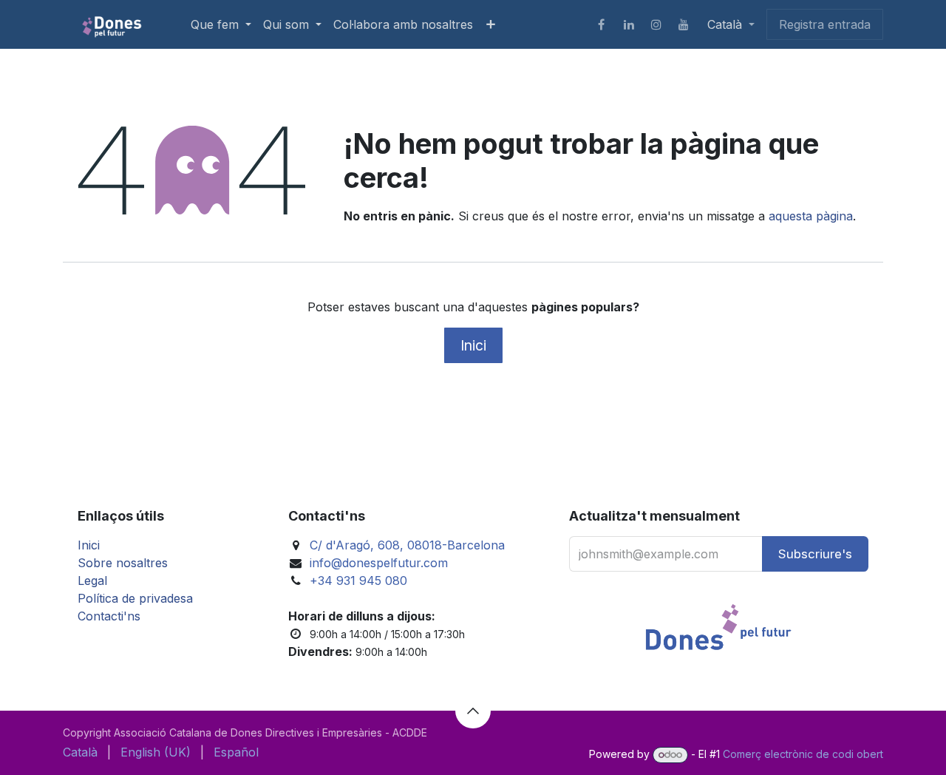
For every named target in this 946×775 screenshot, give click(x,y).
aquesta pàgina (811, 216)
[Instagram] (656, 24)
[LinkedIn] (629, 24)
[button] (815, 554)
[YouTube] (683, 24)
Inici (473, 345)
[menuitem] (221, 24)
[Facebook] (601, 24)
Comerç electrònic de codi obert (803, 754)
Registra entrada (825, 24)
